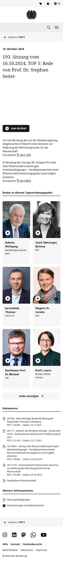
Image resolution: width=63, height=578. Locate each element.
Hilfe (5, 544)
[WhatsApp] (33, 534)
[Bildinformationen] (26, 233)
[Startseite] (31, 14)
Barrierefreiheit (10, 549)
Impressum (41, 549)
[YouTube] (44, 534)
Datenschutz (27, 549)
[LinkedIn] (14, 534)
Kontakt (15, 544)
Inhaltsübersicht (32, 544)
